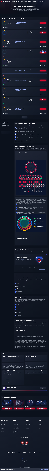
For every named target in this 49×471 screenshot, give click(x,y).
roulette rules (21, 141)
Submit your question (43, 388)
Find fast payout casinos (42, 408)
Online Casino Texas (15, 423)
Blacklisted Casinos (41, 427)
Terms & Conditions (22, 466)
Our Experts (40, 424)
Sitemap (40, 428)
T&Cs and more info (42, 27)
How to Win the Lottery (29, 427)
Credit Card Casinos (3, 424)
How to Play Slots (28, 424)
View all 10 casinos (24, 117)
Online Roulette (7, 3)
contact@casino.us (33, 466)
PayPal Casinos (2, 428)
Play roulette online (30, 408)
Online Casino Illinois (15, 425)
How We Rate (40, 423)
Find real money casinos (7, 408)
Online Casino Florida (16, 421)
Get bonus (43, 22)
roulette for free (21, 328)
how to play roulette (33, 244)
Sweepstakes (13, 1)
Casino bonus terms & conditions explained (30, 430)
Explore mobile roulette (19, 408)
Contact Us (40, 421)
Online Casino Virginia (16, 427)
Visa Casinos (2, 431)
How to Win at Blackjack (29, 425)
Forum (40, 1)
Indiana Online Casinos (16, 428)
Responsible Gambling (41, 425)
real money (28, 276)
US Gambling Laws (28, 421)
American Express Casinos (4, 421)
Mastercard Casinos (3, 427)
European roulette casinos (34, 127)
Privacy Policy (17, 466)
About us (26, 466)
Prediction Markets (35, 1)
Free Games (17, 1)
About (40, 420)
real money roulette (22, 259)
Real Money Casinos (8, 1)
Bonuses (25, 1)
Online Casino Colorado (16, 424)
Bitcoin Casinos (2, 423)
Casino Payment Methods (4, 420)
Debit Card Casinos (3, 425)
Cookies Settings (41, 469)
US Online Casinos (3, 3)
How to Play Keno (28, 428)
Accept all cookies (46, 469)
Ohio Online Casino (15, 431)
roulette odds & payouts (42, 269)
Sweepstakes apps (15, 432)
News (42, 1)
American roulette (41, 154)
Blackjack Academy (28, 423)
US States (14, 420)
